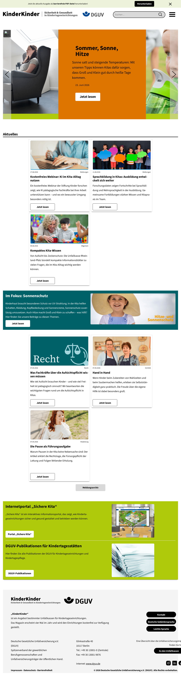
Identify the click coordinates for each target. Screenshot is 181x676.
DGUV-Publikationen (19, 573)
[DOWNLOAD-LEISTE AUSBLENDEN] (170, 4)
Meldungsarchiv (90, 487)
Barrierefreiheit (44, 670)
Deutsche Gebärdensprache (161, 621)
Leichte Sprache (161, 629)
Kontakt (161, 614)
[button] (7, 33)
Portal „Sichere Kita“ (20, 534)
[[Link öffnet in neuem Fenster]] (168, 663)
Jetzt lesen (43, 207)
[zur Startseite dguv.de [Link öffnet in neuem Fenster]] (93, 14)
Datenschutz (30, 670)
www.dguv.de (93, 663)
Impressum (16, 670)
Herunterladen (144, 3)
